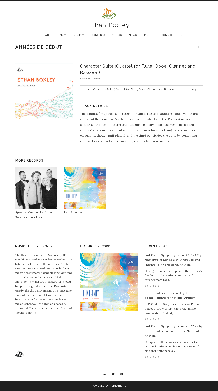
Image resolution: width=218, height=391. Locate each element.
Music (81, 35)
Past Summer (73, 212)
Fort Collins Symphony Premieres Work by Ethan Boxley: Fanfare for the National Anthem (174, 331)
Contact (167, 35)
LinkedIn (105, 374)
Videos (117, 35)
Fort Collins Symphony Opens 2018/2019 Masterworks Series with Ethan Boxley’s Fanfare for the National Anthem (173, 260)
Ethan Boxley (109, 25)
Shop (184, 35)
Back (193, 47)
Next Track (199, 47)
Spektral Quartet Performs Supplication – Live (33, 215)
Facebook (96, 374)
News (133, 35)
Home (34, 35)
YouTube (122, 374)
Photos (149, 35)
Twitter (113, 374)
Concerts (98, 35)
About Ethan (57, 35)
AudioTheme (118, 386)
